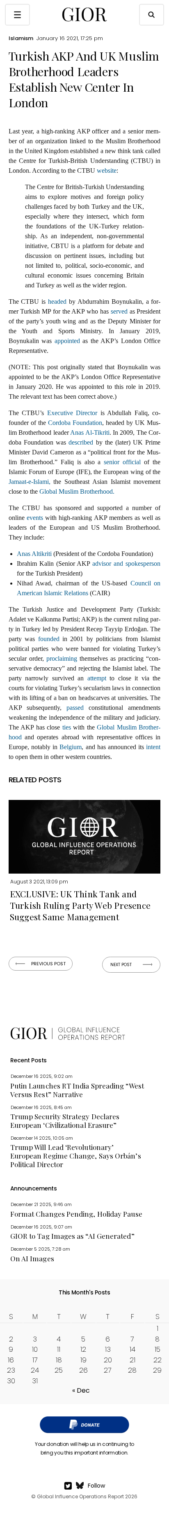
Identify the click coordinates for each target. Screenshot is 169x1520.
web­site (106, 170)
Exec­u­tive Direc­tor (72, 412)
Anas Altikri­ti (34, 553)
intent (153, 746)
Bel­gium (70, 746)
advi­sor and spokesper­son (126, 563)
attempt (96, 678)
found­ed (48, 638)
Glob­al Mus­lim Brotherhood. (76, 491)
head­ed (57, 301)
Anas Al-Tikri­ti (89, 432)
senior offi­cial (122, 461)
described (81, 442)
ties (66, 727)
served (119, 311)
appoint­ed (67, 340)
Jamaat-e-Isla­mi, (29, 481)
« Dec (81, 1390)
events (35, 517)
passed (75, 707)
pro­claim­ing (61, 658)
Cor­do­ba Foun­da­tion (75, 422)
